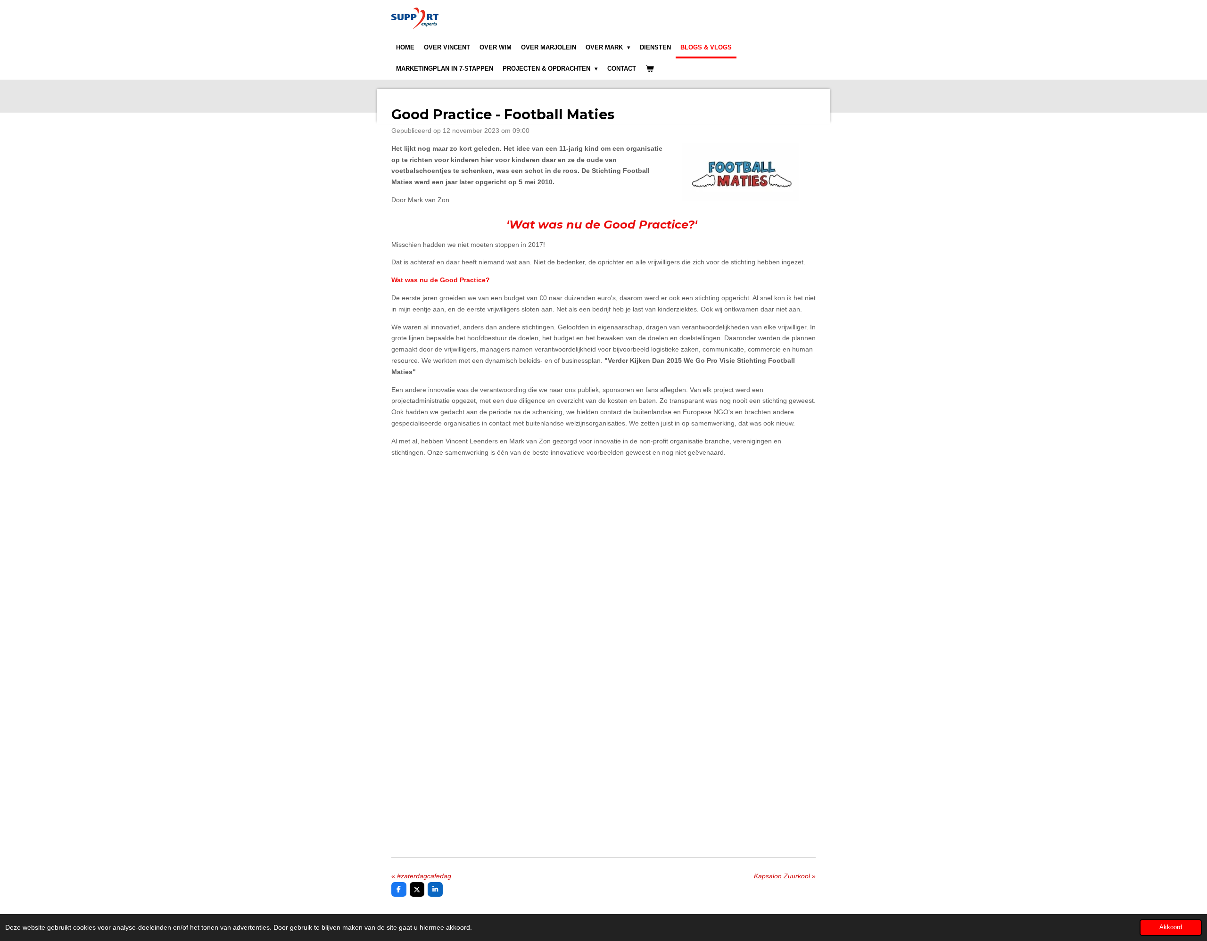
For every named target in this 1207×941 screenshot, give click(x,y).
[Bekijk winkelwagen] (650, 69)
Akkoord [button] (1170, 927)
